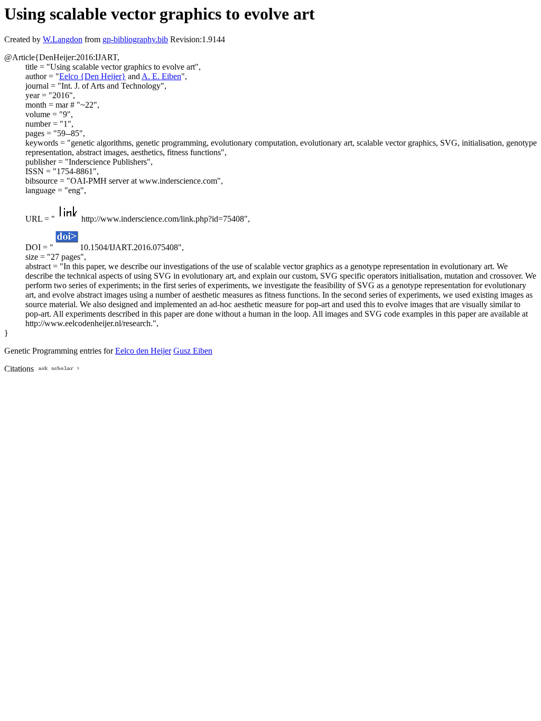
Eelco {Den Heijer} (92, 76)
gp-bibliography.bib (135, 39)
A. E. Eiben (161, 76)
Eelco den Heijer (143, 350)
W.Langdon (62, 39)
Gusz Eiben (192, 350)
